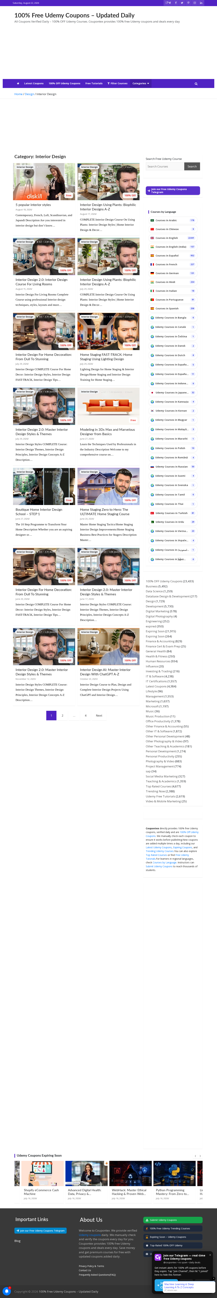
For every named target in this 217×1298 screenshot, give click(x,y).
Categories (139, 83)
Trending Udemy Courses (160, 851)
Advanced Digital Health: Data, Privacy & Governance (40, 1194)
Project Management (160, 766)
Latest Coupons (34, 83)
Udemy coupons (90, 1235)
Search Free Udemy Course (164, 159)
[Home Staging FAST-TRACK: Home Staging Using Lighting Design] (108, 331)
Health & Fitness (156, 656)
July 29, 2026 (86, 288)
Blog (17, 1241)
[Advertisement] (108, 53)
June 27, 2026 (86, 438)
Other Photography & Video (164, 741)
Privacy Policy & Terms (91, 1266)
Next (99, 715)
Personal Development (161, 751)
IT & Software (155, 676)
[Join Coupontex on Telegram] (168, 3)
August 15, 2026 (23, 288)
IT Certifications (156, 681)
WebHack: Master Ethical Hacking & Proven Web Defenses (85, 1194)
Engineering (154, 621)
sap (148, 771)
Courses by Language (164, 862)
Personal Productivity (160, 756)
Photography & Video (160, 761)
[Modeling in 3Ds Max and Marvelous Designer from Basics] (108, 406)
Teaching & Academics (161, 781)
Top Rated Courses (158, 786)
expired (151, 626)
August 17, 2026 (88, 213)
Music (150, 711)
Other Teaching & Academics (165, 746)
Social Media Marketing (162, 776)
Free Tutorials (94, 83)
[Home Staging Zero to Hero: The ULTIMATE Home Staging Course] (108, 486)
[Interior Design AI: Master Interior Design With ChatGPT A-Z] (108, 646)
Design (150, 601)
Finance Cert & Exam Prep (163, 646)
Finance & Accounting (160, 641)
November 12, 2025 (25, 678)
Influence (152, 666)
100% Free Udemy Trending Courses (170, 1228)
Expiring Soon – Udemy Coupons (168, 1236)
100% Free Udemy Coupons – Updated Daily (74, 16)
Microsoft (152, 706)
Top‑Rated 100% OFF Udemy (166, 1245)
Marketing (153, 701)
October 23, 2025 (88, 678)
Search (192, 166)
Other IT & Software (159, 731)
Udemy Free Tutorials (160, 796)
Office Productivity (158, 721)
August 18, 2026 (23, 209)
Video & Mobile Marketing (163, 801)
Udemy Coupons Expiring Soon (39, 1155)
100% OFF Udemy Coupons (64, 83)
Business (152, 586)
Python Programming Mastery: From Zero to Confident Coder (127, 1194)
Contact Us (85, 1270)
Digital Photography (159, 616)
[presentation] (195, 1156)
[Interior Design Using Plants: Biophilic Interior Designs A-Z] (108, 181)
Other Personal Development (165, 736)
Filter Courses (119, 83)
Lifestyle (151, 691)
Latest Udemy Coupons (159, 847)
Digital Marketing (157, 611)
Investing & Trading (159, 671)
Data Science (154, 591)
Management (155, 696)
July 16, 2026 (30, 1198)
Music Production (158, 716)
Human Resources (158, 661)
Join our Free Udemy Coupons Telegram (42, 1230)
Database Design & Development (168, 596)
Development (155, 606)
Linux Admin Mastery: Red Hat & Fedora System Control (173, 1194)
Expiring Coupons (182, 847)
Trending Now (155, 791)
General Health (156, 651)
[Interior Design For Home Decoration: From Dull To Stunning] (44, 331)
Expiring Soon (155, 631)
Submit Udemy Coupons (159, 866)
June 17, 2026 (86, 598)
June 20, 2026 (86, 518)
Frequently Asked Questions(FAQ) (97, 1274)
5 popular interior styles (33, 205)
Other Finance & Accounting (164, 726)
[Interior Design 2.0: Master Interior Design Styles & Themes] (44, 406)
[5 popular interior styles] (44, 181)
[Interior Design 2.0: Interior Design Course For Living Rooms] (44, 256)
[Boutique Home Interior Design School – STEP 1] (44, 486)
